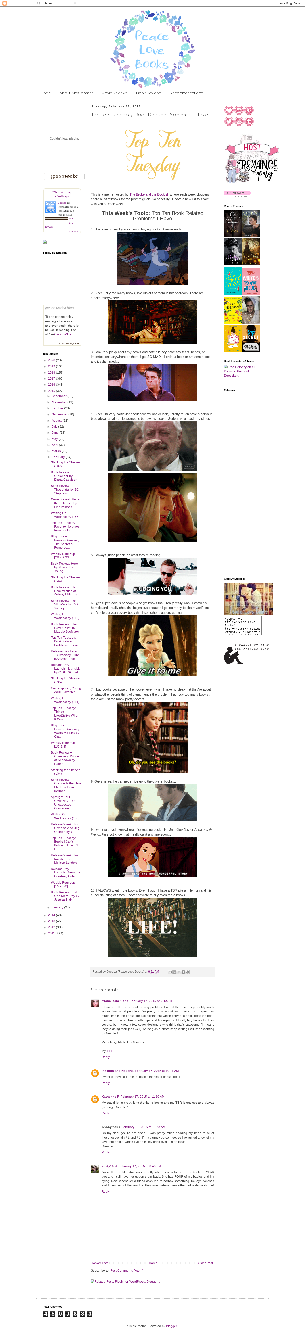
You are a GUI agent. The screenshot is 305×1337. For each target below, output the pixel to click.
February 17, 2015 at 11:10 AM (143, 1096)
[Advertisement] (242, 503)
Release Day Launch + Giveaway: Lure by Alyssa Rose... (65, 654)
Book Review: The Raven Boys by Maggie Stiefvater (65, 627)
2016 (52, 384)
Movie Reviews (114, 93)
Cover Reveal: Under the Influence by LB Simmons (66, 503)
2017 (52, 378)
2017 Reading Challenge (62, 193)
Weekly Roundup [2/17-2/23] (63, 555)
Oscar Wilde (62, 334)
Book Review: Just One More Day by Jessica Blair (65, 896)
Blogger (171, 1326)
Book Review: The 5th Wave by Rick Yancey (65, 604)
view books (74, 230)
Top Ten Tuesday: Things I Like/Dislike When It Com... (65, 713)
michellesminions (115, 1001)
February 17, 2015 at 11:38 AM (143, 1127)
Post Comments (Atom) (126, 1270)
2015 (52, 391)
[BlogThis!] (174, 972)
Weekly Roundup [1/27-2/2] (63, 884)
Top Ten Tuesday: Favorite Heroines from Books (65, 526)
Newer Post (100, 1263)
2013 (52, 921)
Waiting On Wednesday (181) (65, 700)
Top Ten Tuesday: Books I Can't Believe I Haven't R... (64, 843)
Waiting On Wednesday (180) (65, 816)
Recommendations (186, 93)
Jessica (62, 202)
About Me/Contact (76, 93)
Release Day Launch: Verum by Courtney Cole (65, 872)
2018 (52, 372)
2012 (52, 927)
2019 (52, 366)
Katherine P (110, 1096)
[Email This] (170, 972)
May (55, 439)
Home (46, 93)
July (55, 426)
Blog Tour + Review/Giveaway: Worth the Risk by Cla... (65, 730)
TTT (110, 1051)
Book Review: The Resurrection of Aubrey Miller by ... (66, 590)
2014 (52, 915)
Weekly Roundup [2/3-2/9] (63, 744)
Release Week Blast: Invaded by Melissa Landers (65, 859)
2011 (52, 933)
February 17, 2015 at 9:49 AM (151, 1001)
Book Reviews (148, 93)
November (59, 402)
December (59, 396)
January (58, 907)
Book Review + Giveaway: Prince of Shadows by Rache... (65, 758)
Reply (106, 1057)
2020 (52, 360)
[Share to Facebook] (183, 972)
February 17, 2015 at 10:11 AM (157, 1070)
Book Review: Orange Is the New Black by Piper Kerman (66, 785)
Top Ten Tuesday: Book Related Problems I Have (64, 641)
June (56, 432)
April (55, 445)
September (60, 414)
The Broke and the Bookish (149, 194)
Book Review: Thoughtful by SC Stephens (65, 489)
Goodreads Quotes (69, 343)
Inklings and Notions (118, 1070)
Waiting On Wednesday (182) (65, 616)
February (59, 457)
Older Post (205, 1263)
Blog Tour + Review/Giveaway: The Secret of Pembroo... (65, 542)
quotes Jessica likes (59, 307)
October (58, 408)
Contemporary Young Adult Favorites (66, 690)
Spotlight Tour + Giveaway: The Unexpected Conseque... (63, 802)
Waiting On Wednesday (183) (65, 514)
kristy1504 (109, 1166)
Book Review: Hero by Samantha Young (64, 567)
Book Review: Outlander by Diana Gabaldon (64, 475)
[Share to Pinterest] (187, 972)
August (57, 420)
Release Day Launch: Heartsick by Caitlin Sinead (65, 668)
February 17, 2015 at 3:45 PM (140, 1166)
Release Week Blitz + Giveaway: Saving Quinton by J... (66, 828)
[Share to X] (179, 972)
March (57, 451)
